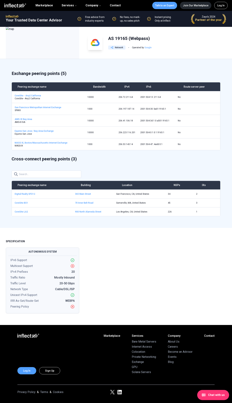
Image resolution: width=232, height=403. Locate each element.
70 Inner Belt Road (84, 203)
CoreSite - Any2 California (28, 95)
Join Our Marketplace (195, 5)
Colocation (138, 351)
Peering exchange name (32, 86)
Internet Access (142, 346)
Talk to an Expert (164, 5)
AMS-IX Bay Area (23, 119)
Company (92, 5)
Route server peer (194, 86)
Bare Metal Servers (144, 341)
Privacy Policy (26, 392)
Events (172, 357)
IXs (204, 185)
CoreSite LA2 (21, 211)
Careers (173, 346)
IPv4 (126, 86)
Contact (115, 5)
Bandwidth (99, 86)
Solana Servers (141, 372)
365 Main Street (83, 194)
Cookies (58, 392)
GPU (134, 367)
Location (127, 185)
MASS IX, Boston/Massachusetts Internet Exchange (41, 143)
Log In (221, 5)
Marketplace (44, 5)
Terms (44, 392)
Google (148, 47)
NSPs (177, 185)
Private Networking (144, 357)
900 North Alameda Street (88, 211)
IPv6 (148, 86)
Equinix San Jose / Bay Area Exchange (34, 131)
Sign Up (49, 370)
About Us (173, 341)
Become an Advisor (180, 351)
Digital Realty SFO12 (25, 194)
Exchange (138, 362)
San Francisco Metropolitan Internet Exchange (38, 107)
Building (86, 185)
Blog (171, 362)
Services (68, 5)
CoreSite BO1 (21, 203)
